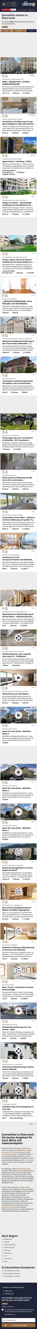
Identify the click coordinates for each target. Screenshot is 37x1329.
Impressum (9, 1294)
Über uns (8, 1291)
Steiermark (8, 1253)
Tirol (5, 1256)
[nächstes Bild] (35, 66)
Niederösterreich (10, 1245)
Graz (28, 1160)
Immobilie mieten (23, 1187)
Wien (6, 1261)
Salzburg (7, 1250)
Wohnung (25, 1150)
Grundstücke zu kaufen (12, 1276)
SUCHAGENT (6, 30)
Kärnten (7, 1242)
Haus (3, 1152)
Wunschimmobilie (8, 1207)
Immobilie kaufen (24, 1169)
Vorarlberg (8, 1259)
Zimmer (11, 1152)
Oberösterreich (9, 1247)
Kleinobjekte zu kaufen (12, 1271)
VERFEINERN (31, 30)
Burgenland (8, 1239)
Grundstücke (6, 1154)
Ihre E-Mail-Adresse (7, 1316)
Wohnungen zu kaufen (12, 1273)
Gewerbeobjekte (21, 1152)
